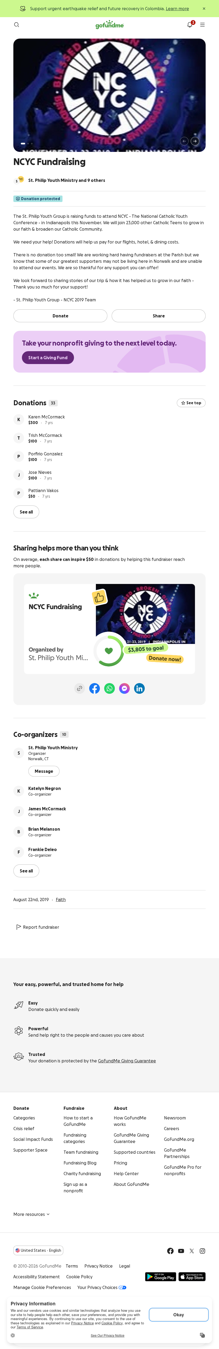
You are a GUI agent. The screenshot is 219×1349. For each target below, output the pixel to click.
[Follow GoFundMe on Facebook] (170, 1251)
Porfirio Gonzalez (45, 453)
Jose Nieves (40, 472)
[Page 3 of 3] (32, 143)
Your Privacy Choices (97, 1287)
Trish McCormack (45, 435)
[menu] (202, 24)
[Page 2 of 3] (28, 143)
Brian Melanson (44, 829)
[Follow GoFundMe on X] (191, 1251)
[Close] (204, 8)
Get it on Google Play (160, 1276)
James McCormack (47, 808)
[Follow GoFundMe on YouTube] (181, 1251)
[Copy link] (79, 688)
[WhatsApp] (109, 688)
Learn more (177, 8)
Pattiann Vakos (43, 490)
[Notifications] (189, 24)
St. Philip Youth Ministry (53, 747)
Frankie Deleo (42, 849)
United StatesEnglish (41, 1250)
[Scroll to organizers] (21, 179)
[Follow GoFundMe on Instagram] (202, 1251)
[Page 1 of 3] (23, 143)
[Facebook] (94, 688)
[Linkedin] (139, 688)
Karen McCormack (46, 416)
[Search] (16, 24)
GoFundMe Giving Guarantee (127, 1060)
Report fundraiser (41, 927)
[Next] (195, 141)
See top (193, 403)
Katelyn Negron (44, 788)
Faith (61, 899)
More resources (29, 1214)
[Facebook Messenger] (124, 688)
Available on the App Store (192, 1276)
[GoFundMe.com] (110, 24)
